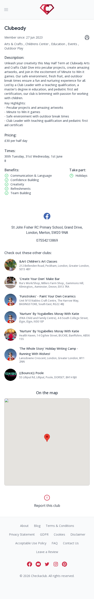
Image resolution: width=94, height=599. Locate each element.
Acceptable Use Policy (30, 543)
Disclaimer (77, 534)
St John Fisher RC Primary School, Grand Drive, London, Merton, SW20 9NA (47, 230)
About (24, 526)
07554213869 (47, 240)
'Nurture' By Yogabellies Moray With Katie (49, 314)
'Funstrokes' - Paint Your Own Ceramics (47, 296)
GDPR (44, 534)
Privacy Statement (22, 534)
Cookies (59, 534)
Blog (37, 526)
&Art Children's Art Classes (38, 261)
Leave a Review (47, 552)
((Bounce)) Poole (31, 373)
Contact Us (71, 543)
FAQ (55, 543)
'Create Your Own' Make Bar (39, 279)
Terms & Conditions (60, 526)
